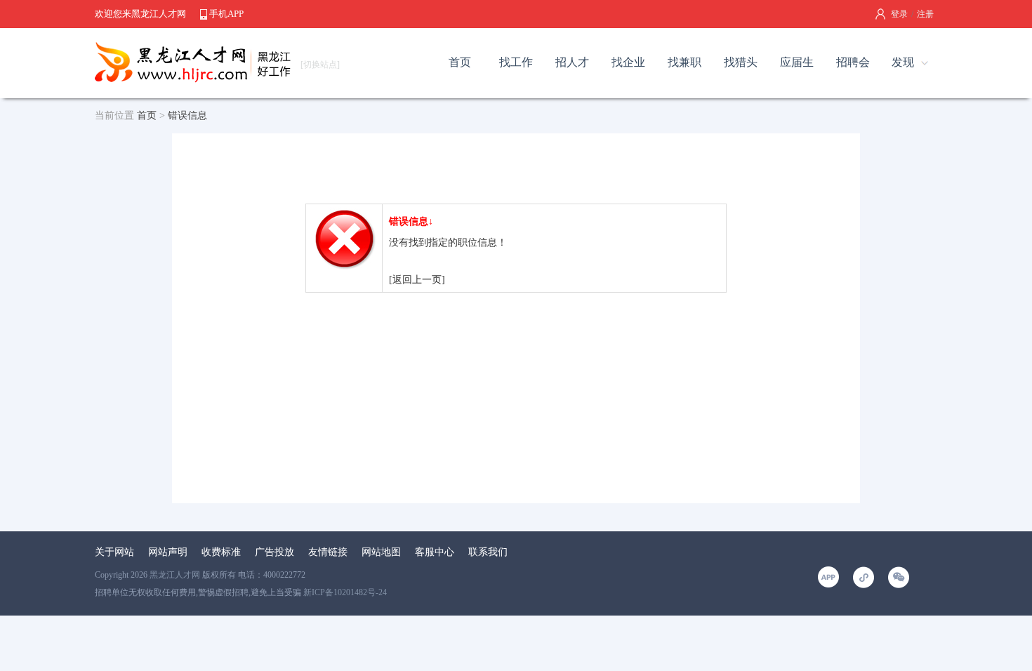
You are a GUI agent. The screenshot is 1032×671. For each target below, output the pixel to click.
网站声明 (167, 552)
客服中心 (434, 552)
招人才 (572, 62)
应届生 (797, 62)
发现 (903, 62)
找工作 (516, 62)
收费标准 (221, 552)
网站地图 (381, 552)
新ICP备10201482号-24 (345, 592)
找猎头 (741, 62)
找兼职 (684, 62)
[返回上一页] (417, 279)
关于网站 (114, 552)
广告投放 (274, 552)
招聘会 (853, 62)
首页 (460, 62)
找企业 (628, 62)
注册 (925, 14)
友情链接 (328, 552)
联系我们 (488, 552)
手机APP (226, 13)
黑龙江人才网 (175, 575)
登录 (899, 14)
